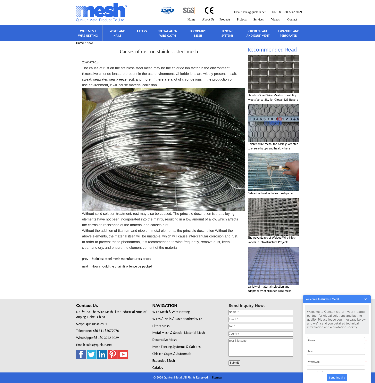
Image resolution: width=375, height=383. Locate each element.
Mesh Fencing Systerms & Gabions (176, 347)
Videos (275, 19)
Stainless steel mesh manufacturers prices (121, 259)
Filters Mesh (161, 326)
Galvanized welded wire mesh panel (270, 193)
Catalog (157, 368)
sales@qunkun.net (254, 12)
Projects (242, 19)
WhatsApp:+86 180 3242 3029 (97, 338)
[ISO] (167, 10)
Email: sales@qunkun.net (94, 345)
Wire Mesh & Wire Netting (171, 312)
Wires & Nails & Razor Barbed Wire (177, 319)
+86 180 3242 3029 (289, 12)
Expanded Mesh (163, 361)
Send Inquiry (337, 377)
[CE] (209, 10)
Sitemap (217, 377)
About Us (208, 19)
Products (225, 19)
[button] (337, 299)
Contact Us (87, 305)
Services (258, 19)
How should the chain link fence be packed (122, 266)
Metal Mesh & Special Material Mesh (178, 333)
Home (191, 19)
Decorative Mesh (164, 340)
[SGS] (188, 10)
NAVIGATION (164, 305)
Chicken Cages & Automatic (171, 354)
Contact (292, 19)
